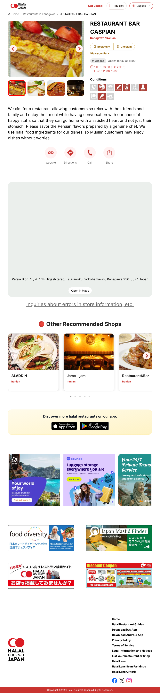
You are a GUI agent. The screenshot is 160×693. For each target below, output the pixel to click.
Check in (126, 46)
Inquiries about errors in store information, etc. (80, 304)
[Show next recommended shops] (146, 355)
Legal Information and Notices (132, 650)
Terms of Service (123, 645)
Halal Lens (119, 661)
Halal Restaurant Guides (128, 624)
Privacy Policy (121, 640)
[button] (90, 152)
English (141, 5)
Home (116, 619)
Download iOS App (124, 629)
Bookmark (103, 46)
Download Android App (127, 634)
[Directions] (70, 152)
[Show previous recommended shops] (13, 355)
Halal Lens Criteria (124, 671)
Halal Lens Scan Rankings (129, 666)
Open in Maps (80, 290)
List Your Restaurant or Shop (131, 656)
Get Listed (95, 6)
